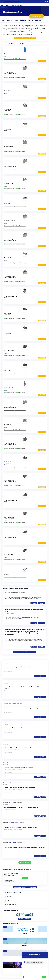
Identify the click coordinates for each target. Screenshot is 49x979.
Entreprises (23, 20)
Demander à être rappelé (9, 881)
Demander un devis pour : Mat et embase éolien (25, 37)
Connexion (45, 1)
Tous (3, 20)
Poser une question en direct (9, 882)
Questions (30, 20)
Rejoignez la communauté (24, 918)
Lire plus (37, 598)
